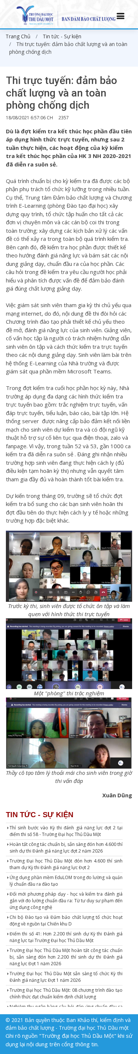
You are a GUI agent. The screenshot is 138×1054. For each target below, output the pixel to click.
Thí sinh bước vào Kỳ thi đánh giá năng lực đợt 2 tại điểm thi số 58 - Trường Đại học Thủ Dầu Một (66, 831)
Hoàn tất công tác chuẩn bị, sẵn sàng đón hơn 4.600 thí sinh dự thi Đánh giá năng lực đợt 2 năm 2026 (66, 847)
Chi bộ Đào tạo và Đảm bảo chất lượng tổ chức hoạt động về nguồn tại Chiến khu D (66, 920)
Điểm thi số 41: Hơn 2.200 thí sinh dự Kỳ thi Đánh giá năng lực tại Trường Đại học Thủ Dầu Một (66, 937)
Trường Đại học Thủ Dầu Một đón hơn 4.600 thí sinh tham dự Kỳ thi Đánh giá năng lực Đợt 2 (66, 864)
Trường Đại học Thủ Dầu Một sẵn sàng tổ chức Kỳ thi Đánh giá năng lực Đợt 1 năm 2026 (66, 976)
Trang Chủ (18, 36)
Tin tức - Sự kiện (62, 36)
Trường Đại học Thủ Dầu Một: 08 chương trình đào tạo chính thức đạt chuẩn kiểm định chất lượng (66, 993)
